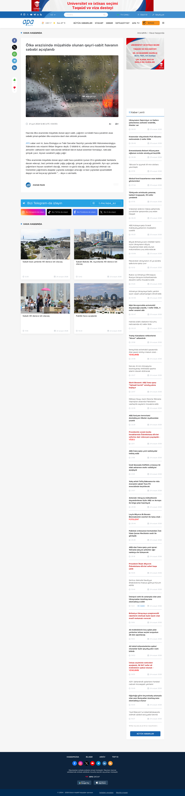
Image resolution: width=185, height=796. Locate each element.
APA (28, 143)
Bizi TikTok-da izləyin (60, 212)
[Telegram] (35, 15)
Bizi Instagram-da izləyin (35, 212)
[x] (86, 763)
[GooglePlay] (84, 783)
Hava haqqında (156, 33)
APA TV (136, 23)
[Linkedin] (38, 15)
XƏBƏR (109, 23)
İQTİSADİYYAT (122, 23)
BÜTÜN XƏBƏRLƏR (82, 23)
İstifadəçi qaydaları (106, 792)
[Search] (104, 15)
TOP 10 (115, 757)
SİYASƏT (99, 23)
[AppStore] (101, 783)
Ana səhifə (141, 33)
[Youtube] (31, 15)
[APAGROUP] (92, 776)
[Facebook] (21, 14)
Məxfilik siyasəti (122, 792)
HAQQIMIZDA (73, 757)
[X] (28, 15)
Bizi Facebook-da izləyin (86, 212)
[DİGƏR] (162, 23)
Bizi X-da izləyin (110, 212)
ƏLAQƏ (89, 757)
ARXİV (102, 757)
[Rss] (41, 15)
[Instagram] (24, 14)
